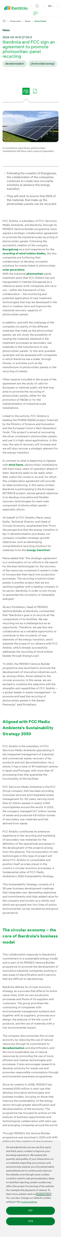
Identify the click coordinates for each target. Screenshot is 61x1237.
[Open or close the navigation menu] (35, 13)
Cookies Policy (44, 1194)
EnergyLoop (10, 249)
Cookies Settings (29, 1202)
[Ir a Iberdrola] (17, 9)
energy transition (38, 550)
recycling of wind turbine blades (24, 253)
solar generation (14, 270)
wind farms (16, 465)
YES (30, 1221)
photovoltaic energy (42, 63)
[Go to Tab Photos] (26, 94)
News (27, 21)
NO (30, 1210)
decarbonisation (14, 63)
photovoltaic (35, 274)
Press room (15, 21)
